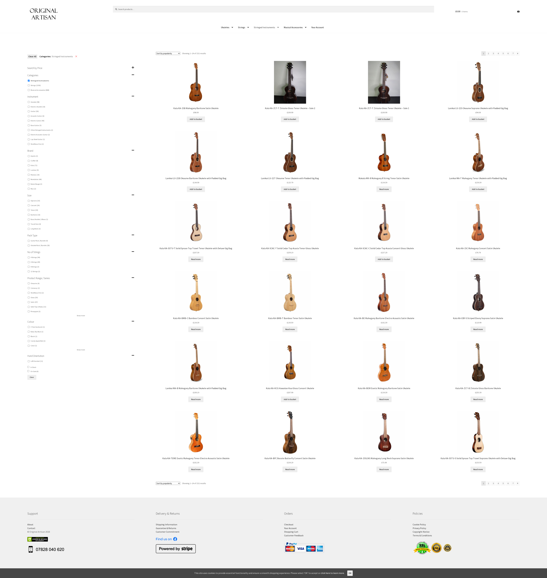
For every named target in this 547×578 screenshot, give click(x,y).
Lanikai (35, 170)
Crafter (34, 161)
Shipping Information (166, 524)
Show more (81, 315)
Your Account (317, 27)
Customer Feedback (293, 535)
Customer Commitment (167, 531)
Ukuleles (225, 27)
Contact (31, 528)
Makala (35, 175)
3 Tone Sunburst (38, 327)
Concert (35, 205)
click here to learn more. (332, 573)
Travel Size (36, 224)
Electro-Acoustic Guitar (40, 135)
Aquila (34, 156)
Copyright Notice (421, 531)
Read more (384, 189)
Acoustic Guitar (37, 116)
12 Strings (35, 271)
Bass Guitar (36, 125)
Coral (34, 346)
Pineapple (35, 311)
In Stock (33, 367)
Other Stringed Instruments (42, 130)
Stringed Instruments (264, 27)
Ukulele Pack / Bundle (40, 245)
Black (34, 336)
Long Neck (36, 229)
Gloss (34, 297)
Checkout (288, 524)
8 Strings (35, 267)
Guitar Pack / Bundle (39, 241)
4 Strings (35, 257)
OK (350, 573)
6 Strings (35, 262)
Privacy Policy (419, 528)
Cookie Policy (419, 524)
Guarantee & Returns (166, 528)
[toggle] (132, 67)
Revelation (36, 179)
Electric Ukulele (38, 107)
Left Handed (37, 361)
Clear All (32, 56)
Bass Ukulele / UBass (39, 219)
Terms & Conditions (422, 535)
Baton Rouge (36, 184)
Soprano (35, 201)
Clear (32, 377)
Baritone (35, 215)
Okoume (35, 283)
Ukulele (35, 102)
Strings (241, 27)
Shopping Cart (291, 531)
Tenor (34, 210)
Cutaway (35, 288)
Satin (34, 302)
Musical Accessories (293, 27)
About (30, 524)
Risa (33, 189)
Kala (34, 165)
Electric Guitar (37, 121)
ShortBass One (37, 144)
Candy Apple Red (38, 341)
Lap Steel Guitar (38, 139)
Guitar (35, 111)
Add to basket (196, 119)
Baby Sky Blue (37, 332)
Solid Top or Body (38, 307)
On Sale (34, 371)
